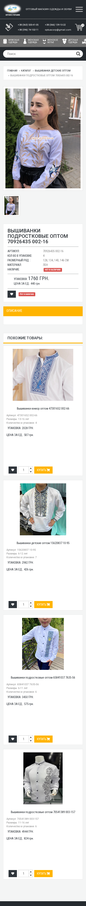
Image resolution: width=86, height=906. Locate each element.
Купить (42, 470)
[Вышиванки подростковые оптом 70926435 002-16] (43, 138)
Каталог (26, 70)
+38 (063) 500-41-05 (28, 24)
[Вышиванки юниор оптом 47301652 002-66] (43, 375)
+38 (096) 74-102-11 (28, 29)
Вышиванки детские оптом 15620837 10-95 (43, 543)
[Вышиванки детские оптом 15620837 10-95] (43, 509)
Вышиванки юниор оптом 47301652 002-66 (43, 408)
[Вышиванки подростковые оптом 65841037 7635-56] (43, 644)
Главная (12, 70)
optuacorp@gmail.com (58, 29)
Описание (14, 311)
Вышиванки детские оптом (53, 70)
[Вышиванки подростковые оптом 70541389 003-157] (43, 778)
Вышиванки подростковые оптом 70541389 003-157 (43, 812)
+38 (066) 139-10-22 (55, 24)
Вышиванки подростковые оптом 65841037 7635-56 (43, 677)
